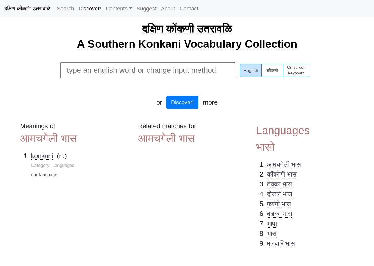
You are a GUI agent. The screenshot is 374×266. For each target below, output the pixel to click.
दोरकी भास (279, 194)
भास (272, 233)
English (250, 70)
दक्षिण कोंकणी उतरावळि (27, 8)
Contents (117, 8)
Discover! (90, 8)
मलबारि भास (281, 243)
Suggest (147, 8)
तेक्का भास (279, 184)
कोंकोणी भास (282, 174)
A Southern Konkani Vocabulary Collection (187, 44)
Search (65, 8)
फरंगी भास (279, 204)
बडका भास (279, 213)
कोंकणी (272, 70)
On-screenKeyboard (296, 70)
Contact (189, 8)
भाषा (272, 223)
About (168, 8)
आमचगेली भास (284, 164)
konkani (42, 155)
